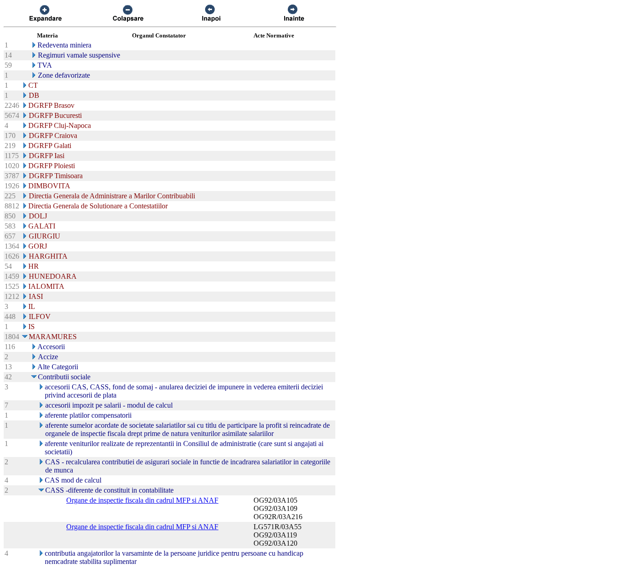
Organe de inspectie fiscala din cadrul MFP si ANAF (142, 500)
